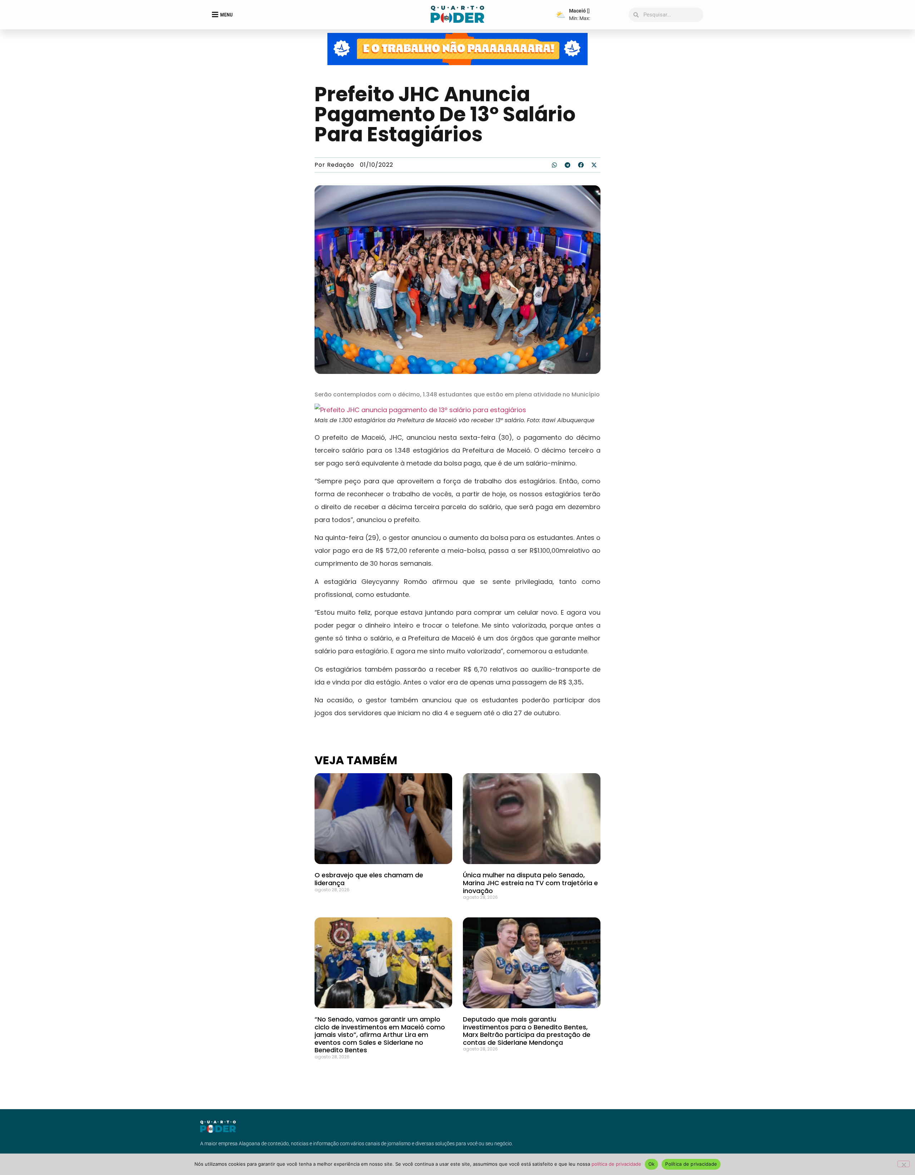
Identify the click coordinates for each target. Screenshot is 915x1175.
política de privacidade (616, 1164)
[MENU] (215, 14)
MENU (226, 15)
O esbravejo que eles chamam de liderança (369, 879)
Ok (651, 1164)
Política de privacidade (691, 1164)
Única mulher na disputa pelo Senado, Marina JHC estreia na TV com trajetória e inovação (530, 883)
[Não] (903, 1164)
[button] (554, 165)
